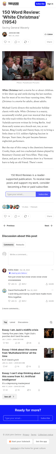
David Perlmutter (16, 290)
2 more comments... (11, 308)
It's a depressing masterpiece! (16, 383)
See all (7, 396)
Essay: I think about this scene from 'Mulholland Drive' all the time (19, 353)
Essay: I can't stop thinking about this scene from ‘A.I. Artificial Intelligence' (21, 376)
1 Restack (33, 207)
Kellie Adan (13, 269)
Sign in (50, 4)
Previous (10, 225)
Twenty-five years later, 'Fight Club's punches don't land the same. (18, 335)
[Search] (51, 322)
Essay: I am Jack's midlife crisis (20, 330)
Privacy (26, 434)
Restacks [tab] (20, 244)
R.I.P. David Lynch (10, 359)
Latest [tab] (12, 322)
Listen (50, 34)
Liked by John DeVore (19, 273)
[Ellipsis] (52, 270)
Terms (33, 434)
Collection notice (45, 434)
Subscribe (40, 4)
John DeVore (14, 33)
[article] (28, 336)
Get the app (41, 441)
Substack (14, 448)
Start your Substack (21, 441)
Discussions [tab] (23, 322)
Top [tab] (5, 322)
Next (47, 225)
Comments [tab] (8, 244)
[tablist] (14, 244)
